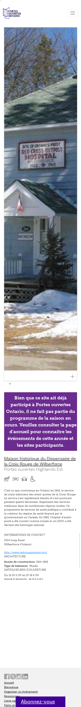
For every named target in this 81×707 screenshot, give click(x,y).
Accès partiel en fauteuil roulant (33, 479)
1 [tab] (10, 384)
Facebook (7, 676)
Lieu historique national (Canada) (15, 479)
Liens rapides (13, 701)
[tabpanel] (40, 204)
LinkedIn (25, 676)
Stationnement (24, 479)
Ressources (12, 696)
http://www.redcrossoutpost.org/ (25, 552)
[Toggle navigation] (72, 13)
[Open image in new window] (74, 376)
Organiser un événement (21, 692)
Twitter (13, 676)
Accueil (9, 683)
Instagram (19, 676)
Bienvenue (11, 687)
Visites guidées (7, 479)
